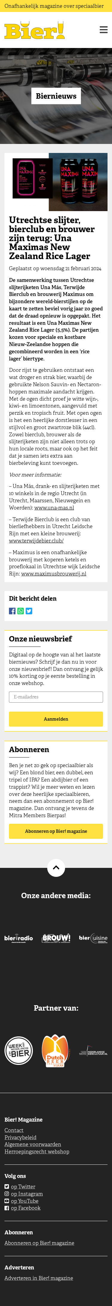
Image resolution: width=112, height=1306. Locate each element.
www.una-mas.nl (54, 507)
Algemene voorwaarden (32, 1144)
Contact (14, 1130)
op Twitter (23, 1186)
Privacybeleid (20, 1137)
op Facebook (26, 1208)
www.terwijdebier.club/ (36, 540)
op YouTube (25, 1201)
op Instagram (27, 1194)
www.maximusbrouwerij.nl (53, 573)
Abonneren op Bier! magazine (56, 831)
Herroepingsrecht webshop (36, 1151)
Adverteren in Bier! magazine (38, 1278)
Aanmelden (56, 719)
